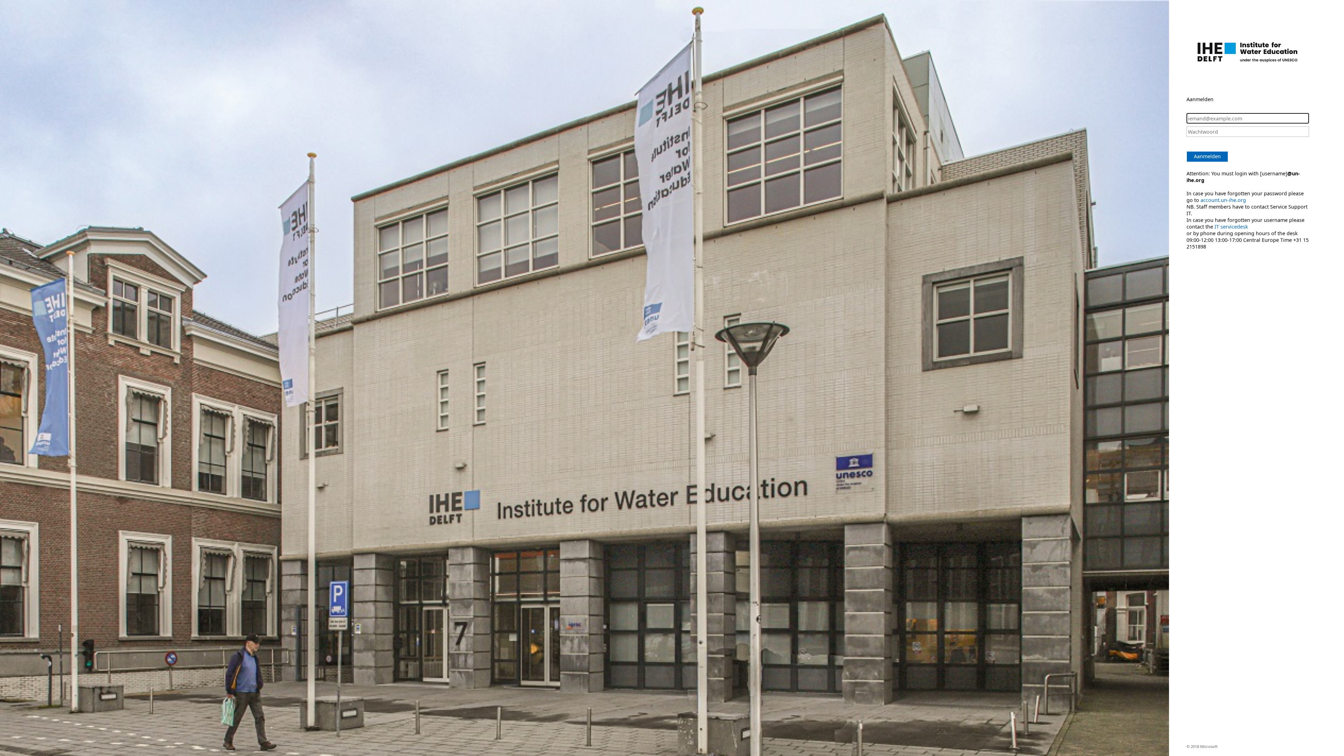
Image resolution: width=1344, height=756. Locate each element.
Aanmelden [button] (1207, 156)
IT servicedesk (1231, 226)
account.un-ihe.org (1223, 200)
